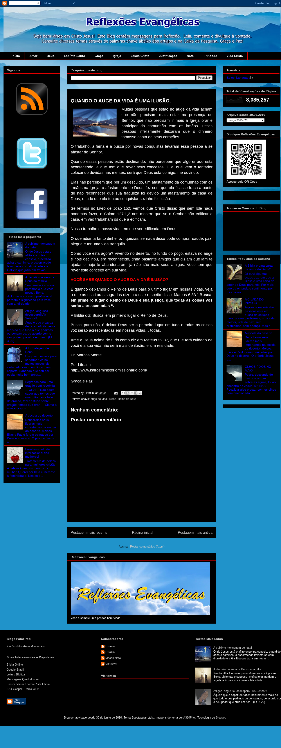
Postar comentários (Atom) (147, 546)
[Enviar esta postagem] (115, 393)
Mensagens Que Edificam (23, 679)
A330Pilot (189, 717)
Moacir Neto (113, 658)
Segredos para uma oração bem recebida (40, 383)
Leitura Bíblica (16, 674)
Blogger (220, 717)
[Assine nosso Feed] (31, 114)
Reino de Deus (127, 398)
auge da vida (99, 398)
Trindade (210, 56)
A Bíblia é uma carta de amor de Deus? (259, 267)
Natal (191, 56)
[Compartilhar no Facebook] (136, 393)
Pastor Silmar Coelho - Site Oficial (28, 684)
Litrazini (110, 646)
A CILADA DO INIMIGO (254, 301)
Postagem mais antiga (195, 532)
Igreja (117, 56)
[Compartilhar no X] (132, 393)
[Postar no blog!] (127, 393)
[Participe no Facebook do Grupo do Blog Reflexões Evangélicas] (32, 220)
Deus (50, 56)
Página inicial (142, 532)
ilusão (112, 398)
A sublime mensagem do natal (232, 647)
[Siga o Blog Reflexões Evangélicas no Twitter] (31, 169)
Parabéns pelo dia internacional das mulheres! (37, 452)
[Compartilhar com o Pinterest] (140, 393)
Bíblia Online (15, 664)
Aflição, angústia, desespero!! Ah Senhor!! (37, 314)
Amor (33, 56)
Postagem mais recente (89, 532)
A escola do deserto (39, 415)
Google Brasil (15, 669)
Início (16, 56)
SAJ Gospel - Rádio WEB (23, 689)
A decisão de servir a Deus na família (39, 279)
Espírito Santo (74, 56)
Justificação (168, 56)
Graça (99, 56)
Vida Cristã (235, 56)
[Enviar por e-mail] (123, 393)
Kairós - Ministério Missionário (26, 646)
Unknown (111, 663)
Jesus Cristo (140, 56)
